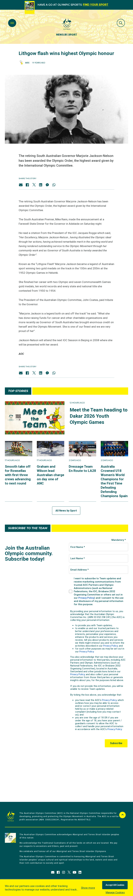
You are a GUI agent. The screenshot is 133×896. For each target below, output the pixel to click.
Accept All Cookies (115, 885)
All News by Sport (66, 510)
